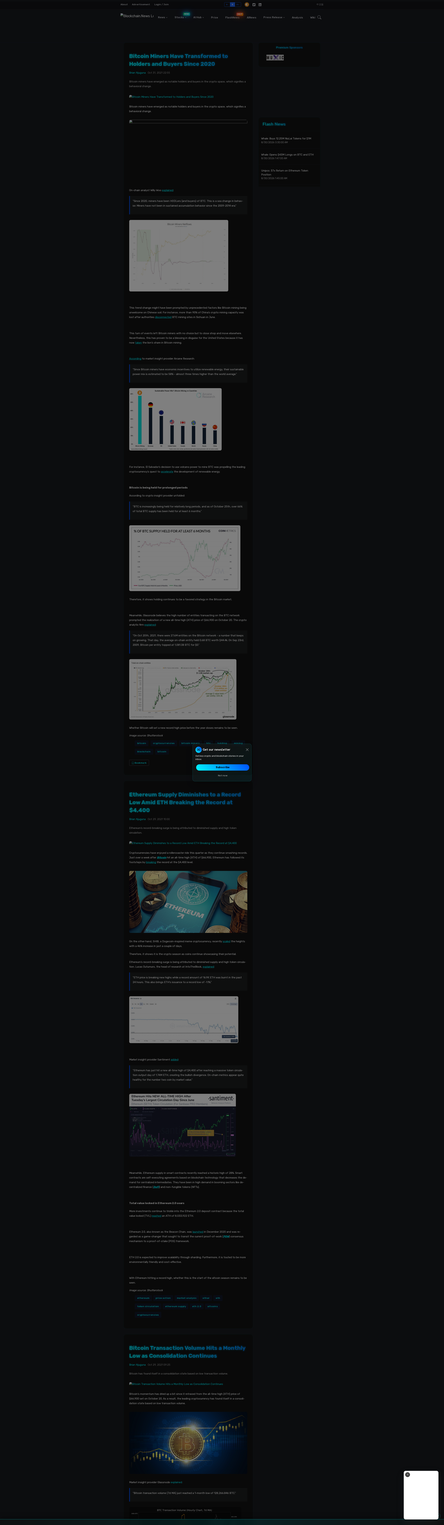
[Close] (247, 749)
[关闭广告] (407, 1474)
